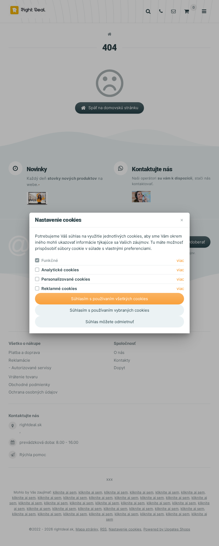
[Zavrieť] (182, 220)
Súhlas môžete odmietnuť (109, 321)
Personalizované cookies (65, 279)
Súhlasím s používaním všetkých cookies (109, 298)
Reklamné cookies (59, 288)
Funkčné (49, 260)
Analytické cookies (60, 269)
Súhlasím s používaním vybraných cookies (109, 310)
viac (180, 260)
